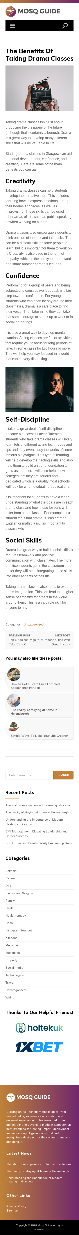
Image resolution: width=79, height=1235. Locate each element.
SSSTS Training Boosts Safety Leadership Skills (38, 843)
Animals (10, 871)
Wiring (9, 997)
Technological (14, 975)
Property (11, 960)
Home (9, 923)
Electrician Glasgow (19, 893)
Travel (9, 982)
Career (10, 878)
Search (63, 775)
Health (9, 908)
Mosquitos (12, 952)
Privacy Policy (16, 1206)
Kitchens (11, 938)
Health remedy (15, 915)
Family (10, 900)
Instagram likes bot (18, 930)
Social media (14, 967)
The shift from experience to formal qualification (38, 805)
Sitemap (12, 1210)
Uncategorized (33, 624)
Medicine (11, 945)
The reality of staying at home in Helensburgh (37, 812)
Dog (8, 885)
